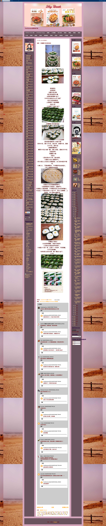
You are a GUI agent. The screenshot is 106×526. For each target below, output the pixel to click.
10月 (75, 211)
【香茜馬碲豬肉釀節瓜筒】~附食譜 (77, 231)
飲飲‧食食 (28, 57)
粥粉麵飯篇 (46, 35)
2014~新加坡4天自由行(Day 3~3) (77, 263)
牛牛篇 (26, 35)
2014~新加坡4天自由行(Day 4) (77, 260)
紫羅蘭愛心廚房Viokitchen (29, 224)
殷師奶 (27, 258)
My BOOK (28, 209)
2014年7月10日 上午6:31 (56, 315)
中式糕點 (66, 35)
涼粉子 (27, 266)
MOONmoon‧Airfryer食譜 (29, 182)
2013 (74, 316)
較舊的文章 (65, 507)
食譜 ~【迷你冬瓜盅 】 (77, 236)
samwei (28, 236)
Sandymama (46, 315)
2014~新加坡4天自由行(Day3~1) (77, 277)
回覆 (41, 310)
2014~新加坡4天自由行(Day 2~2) (77, 288)
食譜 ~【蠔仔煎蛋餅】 (77, 251)
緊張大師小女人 (29, 251)
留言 (74, 344)
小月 (41, 340)
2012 (74, 318)
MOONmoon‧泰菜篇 (44, 301)
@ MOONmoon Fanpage (41, 32)
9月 (75, 213)
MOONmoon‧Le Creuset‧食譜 (29, 190)
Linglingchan (43, 307)
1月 (75, 314)
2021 (74, 194)
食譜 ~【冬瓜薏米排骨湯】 (77, 270)
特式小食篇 (60, 32)
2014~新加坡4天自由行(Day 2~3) (77, 284)
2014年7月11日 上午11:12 (49, 439)
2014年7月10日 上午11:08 (48, 373)
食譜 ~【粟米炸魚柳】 (77, 249)
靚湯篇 (36, 35)
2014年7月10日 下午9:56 (56, 364)
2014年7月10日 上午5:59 (48, 340)
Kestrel (42, 439)
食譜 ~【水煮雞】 (76, 281)
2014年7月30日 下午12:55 (50, 473)
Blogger (55, 522)
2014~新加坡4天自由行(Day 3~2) (77, 267)
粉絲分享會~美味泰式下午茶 (77, 243)
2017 (74, 201)
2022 (74, 192)
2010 (74, 321)
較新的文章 (40, 507)
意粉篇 (40, 35)
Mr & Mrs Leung (28, 268)
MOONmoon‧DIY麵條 (29, 187)
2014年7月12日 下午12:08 (56, 447)
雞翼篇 (74, 32)
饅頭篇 (71, 35)
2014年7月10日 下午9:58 (56, 431)
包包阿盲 (28, 255)
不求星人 (28, 234)
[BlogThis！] (55, 299)
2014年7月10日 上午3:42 (59, 323)
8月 (75, 214)
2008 (74, 325)
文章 (74, 342)
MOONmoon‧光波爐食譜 (29, 90)
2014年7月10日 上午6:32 (56, 348)
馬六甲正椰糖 (77, 234)
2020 (74, 196)
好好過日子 (28, 252)
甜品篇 (56, 35)
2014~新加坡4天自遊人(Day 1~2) (77, 302)
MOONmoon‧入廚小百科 (29, 67)
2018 (74, 199)
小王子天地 (28, 249)
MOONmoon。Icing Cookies (29, 63)
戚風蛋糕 (61, 35)
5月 (75, 307)
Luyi (41, 356)
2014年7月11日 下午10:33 (48, 456)
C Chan (27, 242)
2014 (74, 206)
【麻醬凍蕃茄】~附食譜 (77, 295)
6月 (75, 305)
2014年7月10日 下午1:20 (50, 406)
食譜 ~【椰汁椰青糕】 (77, 224)
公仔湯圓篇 (53, 32)
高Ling (27, 246)
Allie (27, 231)
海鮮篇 (65, 32)
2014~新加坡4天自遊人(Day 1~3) (77, 298)
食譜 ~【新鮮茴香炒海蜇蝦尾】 (77, 239)
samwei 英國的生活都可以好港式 (47, 323)
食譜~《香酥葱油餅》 (79, 166)
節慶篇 (48, 32)
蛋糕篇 (51, 35)
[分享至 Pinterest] (59, 299)
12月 (75, 207)
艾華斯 (41, 373)
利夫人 (41, 456)
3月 (75, 310)
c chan (42, 423)
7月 (75, 216)
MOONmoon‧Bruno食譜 (29, 185)
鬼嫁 (27, 245)
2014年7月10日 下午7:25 (49, 423)
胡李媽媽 (28, 233)
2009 (74, 323)
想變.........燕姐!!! (79, 179)
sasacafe (42, 473)
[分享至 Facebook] (58, 299)
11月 (75, 209)
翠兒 (27, 237)
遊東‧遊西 (28, 58)
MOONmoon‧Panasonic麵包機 (29, 199)
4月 (75, 309)
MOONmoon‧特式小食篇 (29, 108)
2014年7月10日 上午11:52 (54, 389)
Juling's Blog (29, 230)
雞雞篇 (70, 32)
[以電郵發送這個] (54, 299)
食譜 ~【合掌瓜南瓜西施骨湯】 (77, 227)
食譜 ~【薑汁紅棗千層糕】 (79, 185)
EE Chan (42, 406)
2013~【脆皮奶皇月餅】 (79, 160)
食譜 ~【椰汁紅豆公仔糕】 (77, 254)
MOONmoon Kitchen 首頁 (29, 32)
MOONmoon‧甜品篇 (53, 301)
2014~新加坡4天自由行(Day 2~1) (77, 291)
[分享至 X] (57, 299)
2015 (74, 204)
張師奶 (27, 260)
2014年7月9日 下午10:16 (52, 307)
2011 (74, 319)
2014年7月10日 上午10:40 (48, 356)
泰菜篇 (31, 35)
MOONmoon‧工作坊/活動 (29, 74)
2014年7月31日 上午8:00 (56, 482)
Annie (27, 248)
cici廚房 (28, 264)
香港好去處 (28, 55)
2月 (75, 312)
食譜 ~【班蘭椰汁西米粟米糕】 (77, 273)
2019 (74, 197)
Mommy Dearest (44, 389)
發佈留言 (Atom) (43, 510)
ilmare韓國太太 (29, 271)
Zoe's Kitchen (29, 228)
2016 (74, 203)
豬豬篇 (79, 32)
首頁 (53, 507)
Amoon (27, 254)
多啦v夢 (27, 243)
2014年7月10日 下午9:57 (56, 398)
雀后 (27, 270)
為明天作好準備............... (77, 246)
